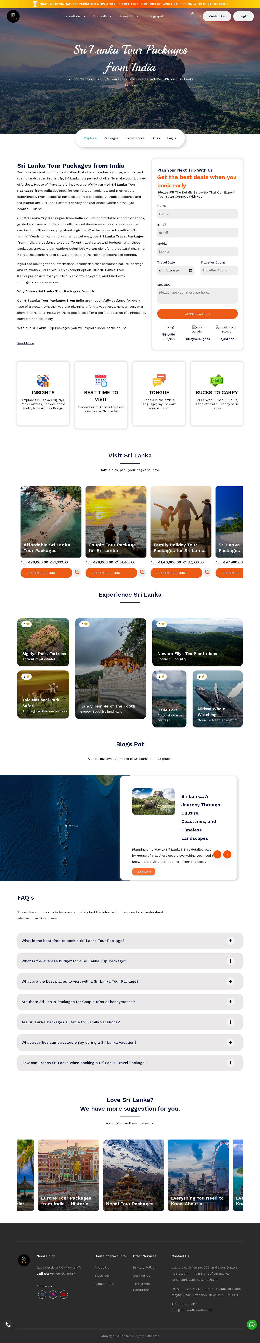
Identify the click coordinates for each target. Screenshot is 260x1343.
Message (164, 285)
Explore (90, 138)
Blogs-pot (101, 1275)
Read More (143, 871)
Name (162, 206)
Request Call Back (41, 573)
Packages (111, 138)
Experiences (135, 138)
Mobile (162, 243)
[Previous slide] (21, 531)
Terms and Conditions (141, 1287)
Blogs (156, 138)
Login (243, 16)
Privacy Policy (143, 1267)
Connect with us (197, 314)
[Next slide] (239, 531)
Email (161, 224)
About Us (101, 1267)
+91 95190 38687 (184, 1304)
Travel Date (166, 262)
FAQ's (171, 138)
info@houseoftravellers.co (192, 1310)
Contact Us (217, 16)
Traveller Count (212, 262)
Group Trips (103, 1284)
